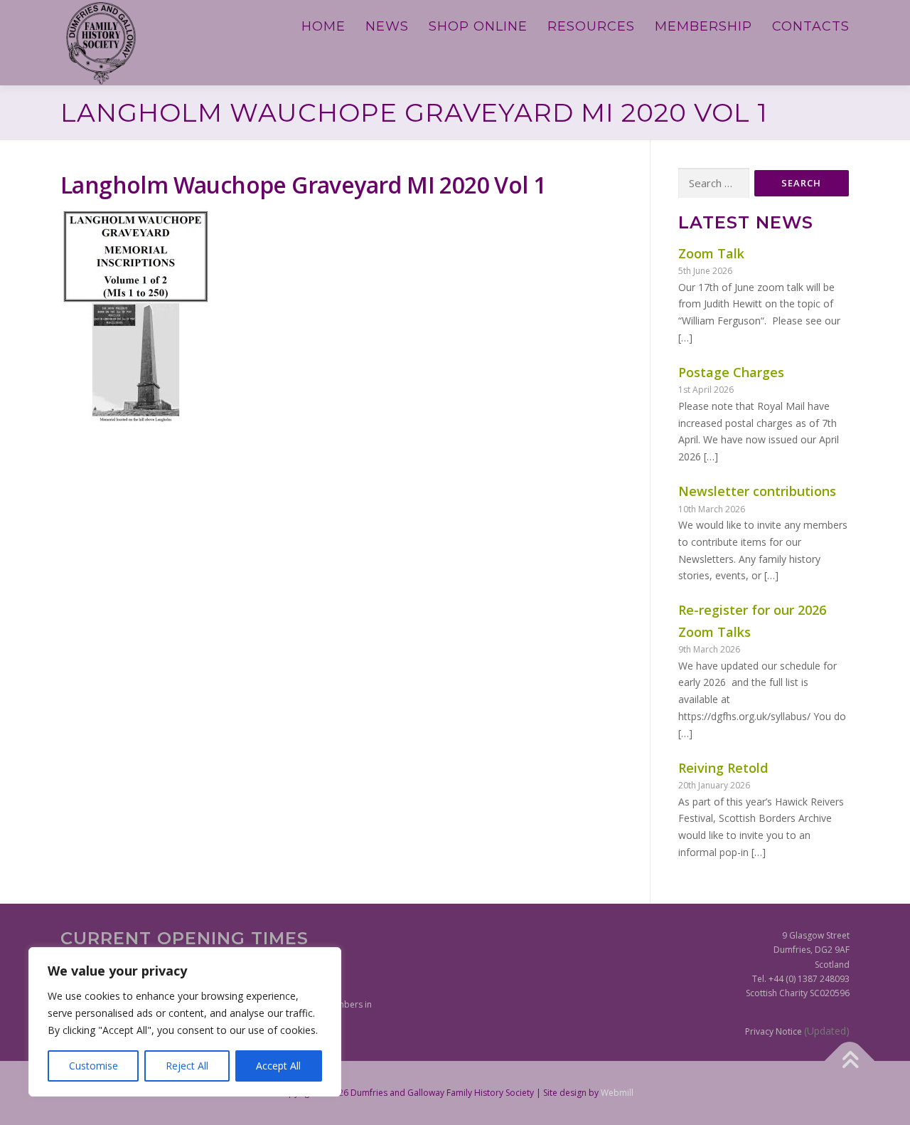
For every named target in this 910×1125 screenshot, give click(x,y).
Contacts (811, 26)
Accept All (278, 1065)
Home (323, 26)
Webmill (617, 1093)
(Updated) (827, 1030)
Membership (703, 26)
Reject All (187, 1065)
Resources (591, 26)
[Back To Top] (850, 1060)
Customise (93, 1065)
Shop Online (478, 26)
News (387, 26)
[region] (184, 1022)
